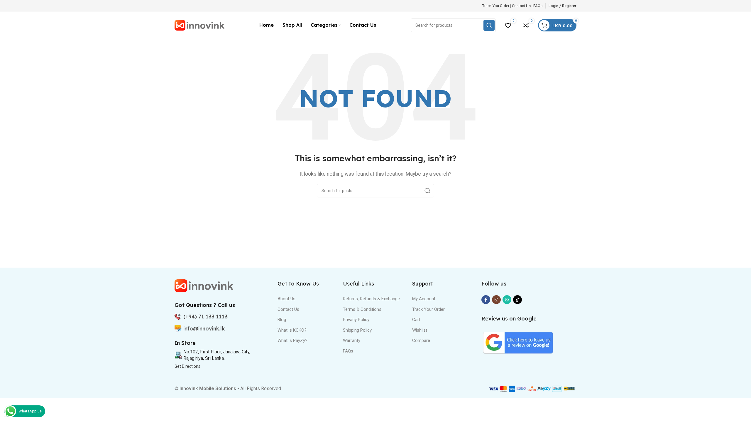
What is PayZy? (292, 340)
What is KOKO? (292, 330)
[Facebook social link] (485, 299)
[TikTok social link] (517, 299)
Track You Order (495, 6)
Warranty (351, 340)
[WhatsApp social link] (507, 299)
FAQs (537, 6)
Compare (421, 340)
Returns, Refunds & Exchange (371, 298)
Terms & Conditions (362, 309)
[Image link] (204, 285)
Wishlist (419, 330)
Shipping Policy (357, 330)
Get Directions (187, 366)
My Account (423, 298)
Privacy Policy (356, 319)
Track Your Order (428, 309)
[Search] (427, 190)
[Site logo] (199, 25)
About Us (286, 298)
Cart (416, 319)
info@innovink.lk (204, 328)
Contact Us (521, 6)
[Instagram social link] (496, 299)
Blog (282, 319)
